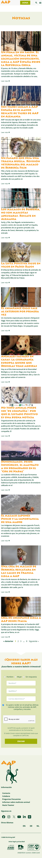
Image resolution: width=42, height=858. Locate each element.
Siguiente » (34, 641)
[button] (36, 2)
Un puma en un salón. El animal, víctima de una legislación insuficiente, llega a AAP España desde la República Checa (20, 59)
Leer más (4, 81)
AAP (5, 2)
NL (38, 826)
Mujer (19, 677)
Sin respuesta (31, 677)
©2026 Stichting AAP (8, 837)
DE (31, 826)
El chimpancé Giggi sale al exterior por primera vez (20, 311)
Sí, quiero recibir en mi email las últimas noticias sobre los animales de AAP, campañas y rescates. (22, 707)
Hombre (10, 677)
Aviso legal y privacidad (17, 841)
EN (24, 826)
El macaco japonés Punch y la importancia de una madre (20, 519)
